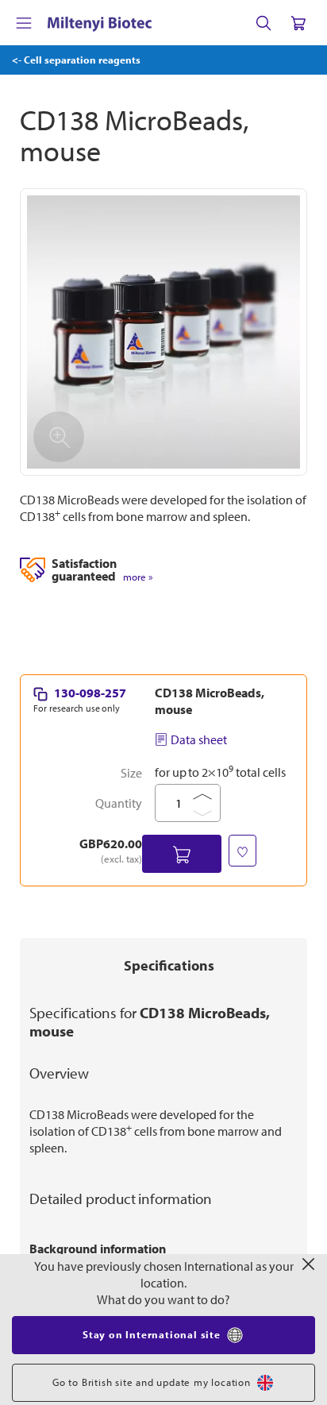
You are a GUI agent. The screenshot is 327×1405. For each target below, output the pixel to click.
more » (137, 577)
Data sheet (199, 739)
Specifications (169, 965)
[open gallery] (163, 332)
